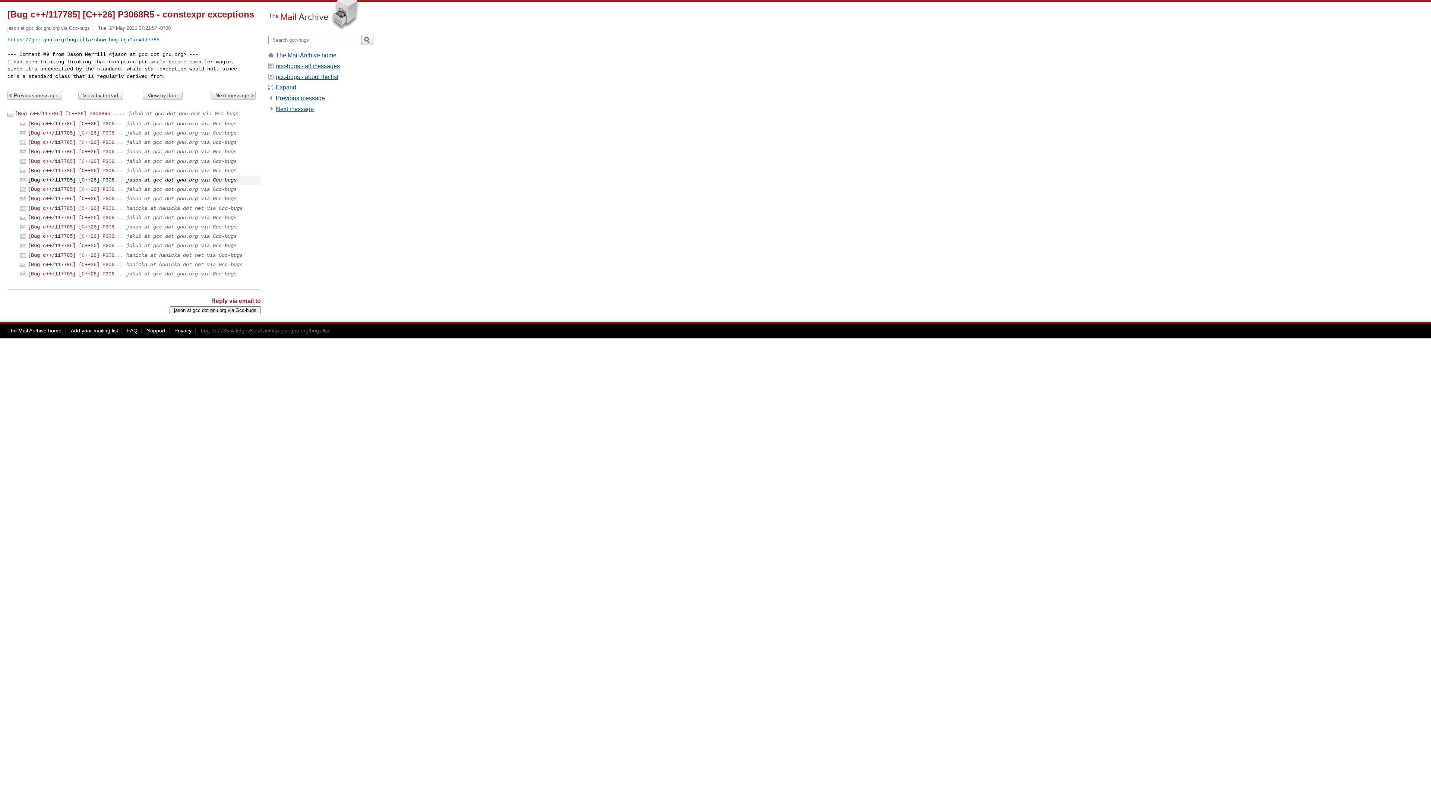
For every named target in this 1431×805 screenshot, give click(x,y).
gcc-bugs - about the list (307, 77)
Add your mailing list (94, 331)
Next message (232, 95)
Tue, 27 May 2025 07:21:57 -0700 (134, 28)
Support (156, 331)
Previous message (35, 95)
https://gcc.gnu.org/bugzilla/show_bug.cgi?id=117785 (83, 40)
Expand (286, 87)
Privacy (183, 331)
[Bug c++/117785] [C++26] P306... (75, 124)
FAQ (132, 331)
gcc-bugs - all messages (308, 66)
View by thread (100, 95)
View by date (163, 95)
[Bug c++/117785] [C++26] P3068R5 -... (70, 114)
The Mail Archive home (306, 55)
